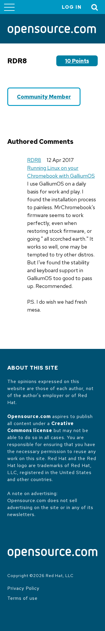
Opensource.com (29, 416)
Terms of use (22, 598)
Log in (72, 7)
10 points (77, 60)
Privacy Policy (23, 588)
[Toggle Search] (95, 7)
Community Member (44, 96)
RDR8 (34, 160)
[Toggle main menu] (9, 7)
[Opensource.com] (51, 31)
